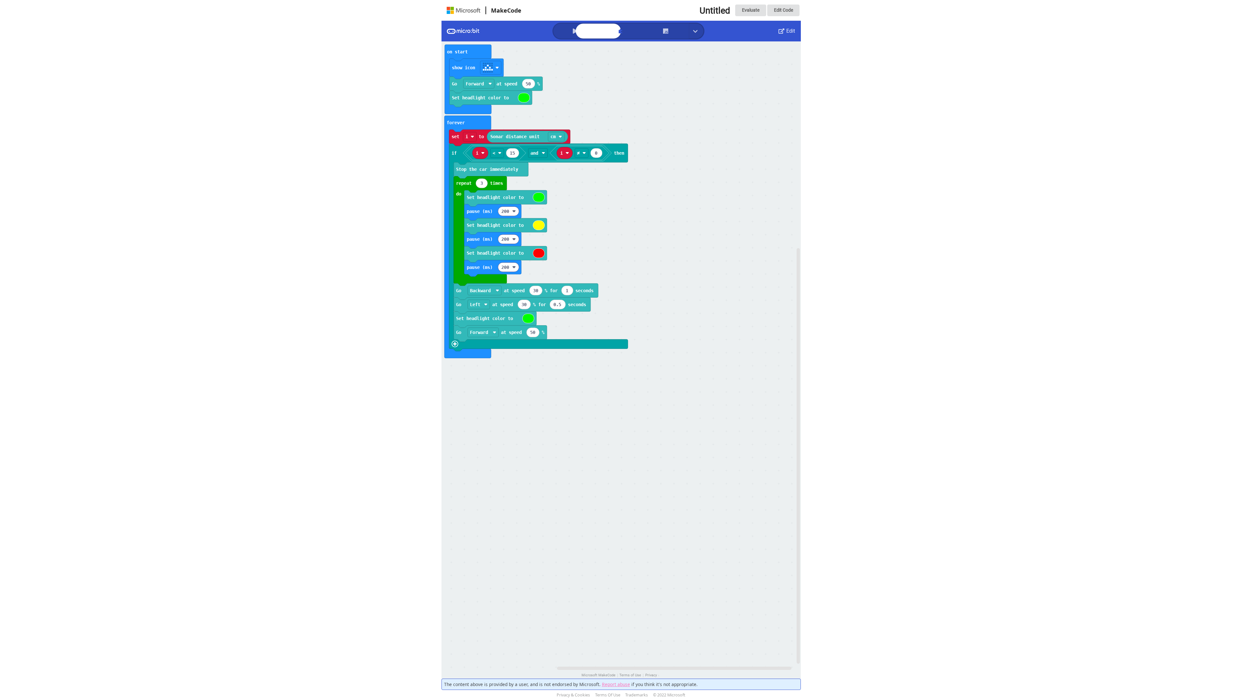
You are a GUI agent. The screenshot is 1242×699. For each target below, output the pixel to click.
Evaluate (750, 10)
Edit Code (783, 10)
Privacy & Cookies (573, 695)
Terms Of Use (607, 695)
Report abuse (616, 684)
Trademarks (636, 695)
